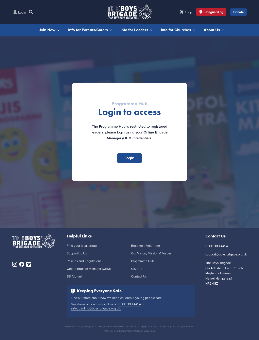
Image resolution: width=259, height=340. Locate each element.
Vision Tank (149, 331)
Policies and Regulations (84, 261)
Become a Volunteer (145, 246)
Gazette (136, 269)
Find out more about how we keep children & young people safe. (116, 298)
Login (22, 12)
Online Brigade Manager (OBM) (89, 269)
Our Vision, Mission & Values (151, 253)
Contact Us (139, 276)
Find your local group (82, 246)
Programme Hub (142, 261)
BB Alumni (74, 276)
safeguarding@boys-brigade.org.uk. (96, 308)
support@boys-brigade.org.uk (226, 254)
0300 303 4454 (129, 304)
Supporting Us (77, 253)
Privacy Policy (125, 331)
